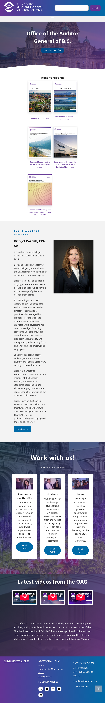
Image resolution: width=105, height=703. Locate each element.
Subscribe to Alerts (16, 661)
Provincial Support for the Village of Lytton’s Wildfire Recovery (40, 164)
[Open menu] (52, 19)
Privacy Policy (44, 676)
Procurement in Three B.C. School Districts (65, 117)
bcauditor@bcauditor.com (85, 681)
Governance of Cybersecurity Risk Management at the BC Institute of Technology (65, 164)
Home (41, 665)
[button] (98, 689)
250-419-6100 (81, 686)
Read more (22, 429)
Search (95, 8)
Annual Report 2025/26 (40, 118)
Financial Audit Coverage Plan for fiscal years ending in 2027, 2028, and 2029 (40, 212)
